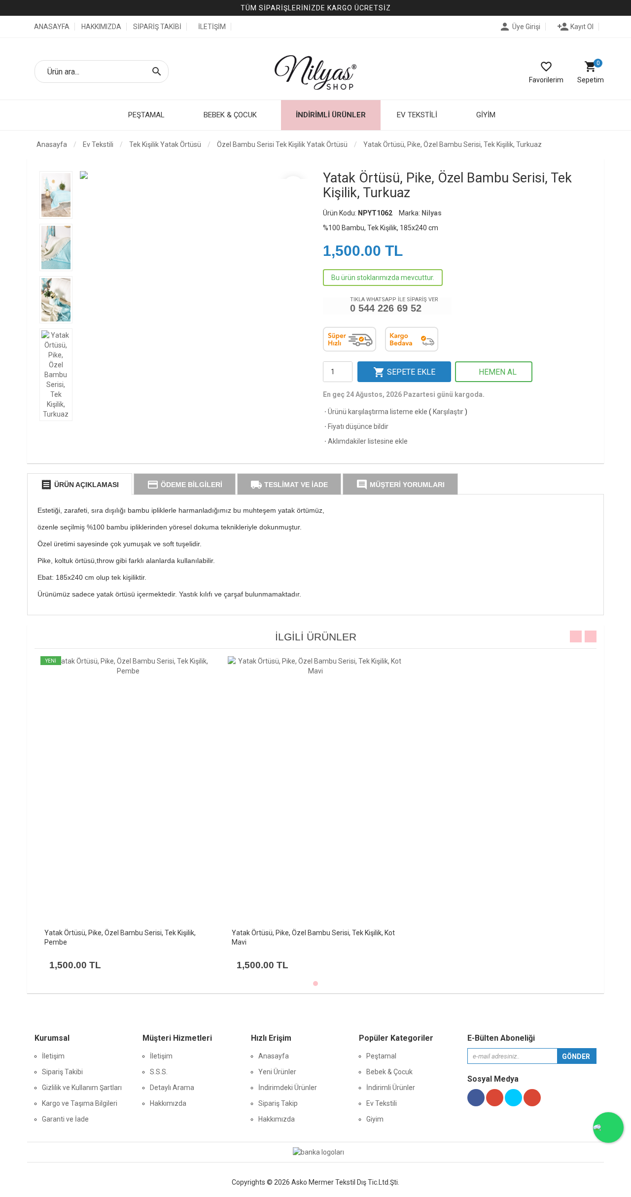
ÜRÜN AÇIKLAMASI (79, 485)
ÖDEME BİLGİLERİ (184, 485)
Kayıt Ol (575, 27)
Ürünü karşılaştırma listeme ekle (375, 412)
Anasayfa (51, 144)
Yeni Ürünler (277, 1072)
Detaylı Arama (172, 1087)
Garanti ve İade (65, 1119)
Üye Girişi (519, 27)
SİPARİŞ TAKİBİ (157, 27)
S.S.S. (159, 1072)
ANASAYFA (51, 27)
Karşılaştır (448, 412)
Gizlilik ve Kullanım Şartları (82, 1087)
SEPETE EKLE (404, 372)
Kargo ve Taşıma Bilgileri (79, 1103)
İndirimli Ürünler (331, 114)
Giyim (375, 1119)
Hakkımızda (168, 1103)
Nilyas (431, 213)
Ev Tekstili (381, 1103)
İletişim (53, 1056)
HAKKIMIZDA (101, 27)
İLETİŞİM (212, 27)
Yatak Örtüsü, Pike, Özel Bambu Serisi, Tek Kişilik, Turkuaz (452, 144)
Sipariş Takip (278, 1103)
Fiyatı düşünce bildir (355, 426)
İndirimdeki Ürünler (287, 1087)
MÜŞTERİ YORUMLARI (400, 485)
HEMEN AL (497, 372)
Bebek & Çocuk (389, 1072)
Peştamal (381, 1056)
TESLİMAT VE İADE (289, 485)
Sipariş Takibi (62, 1072)
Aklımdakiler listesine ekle (365, 441)
